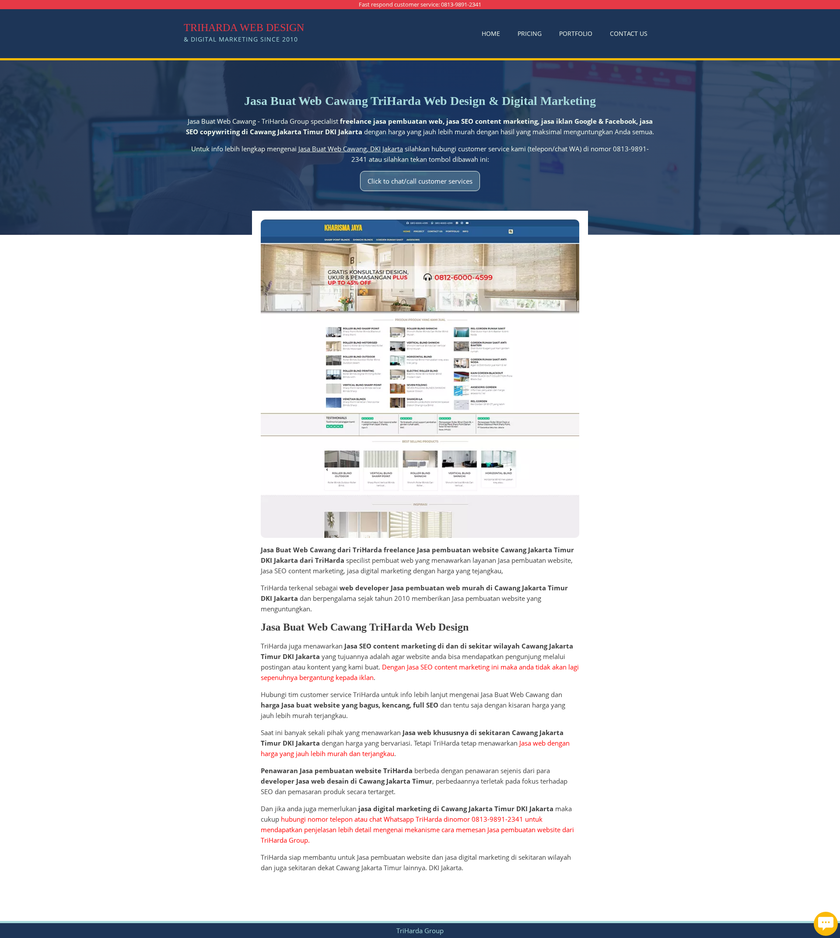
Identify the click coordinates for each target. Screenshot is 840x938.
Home (491, 33)
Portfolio (575, 33)
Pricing (530, 33)
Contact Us (629, 33)
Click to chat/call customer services (420, 181)
